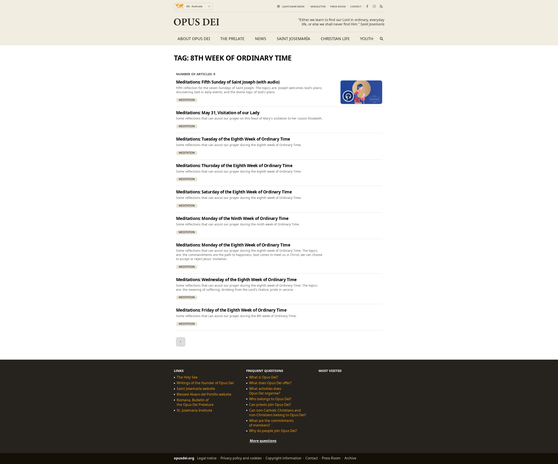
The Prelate (232, 38)
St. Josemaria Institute (194, 410)
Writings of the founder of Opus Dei (205, 383)
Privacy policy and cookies (241, 458)
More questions (263, 440)
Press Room (338, 6)
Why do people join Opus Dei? (273, 430)
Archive (350, 458)
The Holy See (187, 377)
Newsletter (318, 6)
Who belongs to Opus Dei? (270, 399)
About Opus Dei (194, 38)
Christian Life (335, 38)
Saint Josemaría (293, 38)
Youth (366, 38)
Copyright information (283, 458)
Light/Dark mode (293, 6)
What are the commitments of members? (271, 423)
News (260, 38)
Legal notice (207, 458)
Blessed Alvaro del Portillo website (204, 394)
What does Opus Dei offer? (270, 383)
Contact (355, 6)
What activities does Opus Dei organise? (265, 391)
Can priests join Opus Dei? (270, 404)
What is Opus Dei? (263, 377)
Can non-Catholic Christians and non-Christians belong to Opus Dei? (277, 412)
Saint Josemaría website (196, 388)
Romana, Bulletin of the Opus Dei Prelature (195, 402)
